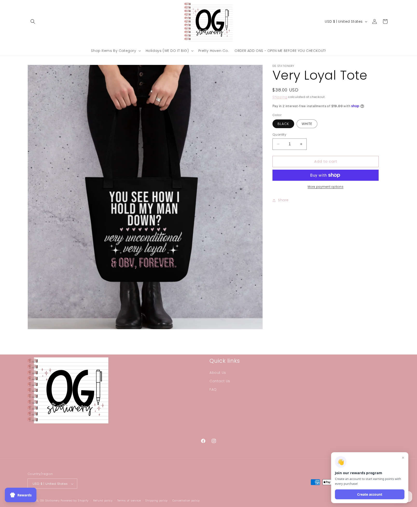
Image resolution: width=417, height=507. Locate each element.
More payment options (325, 187)
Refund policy (103, 501)
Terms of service (129, 501)
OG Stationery (50, 501)
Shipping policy (156, 501)
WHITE (307, 123)
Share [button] (283, 200)
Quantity (279, 134)
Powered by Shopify (75, 501)
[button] (33, 21)
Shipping (279, 97)
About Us (217, 372)
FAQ (213, 389)
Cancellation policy (186, 501)
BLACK (283, 123)
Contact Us (219, 381)
